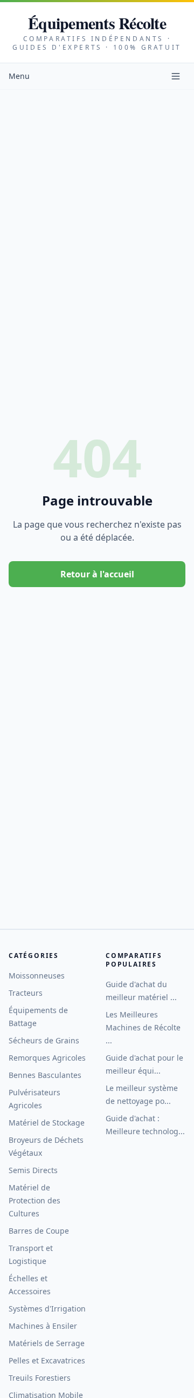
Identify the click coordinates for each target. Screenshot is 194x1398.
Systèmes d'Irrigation (47, 1308)
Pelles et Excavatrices (47, 1360)
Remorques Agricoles (47, 1058)
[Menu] (175, 76)
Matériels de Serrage (47, 1343)
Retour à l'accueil (97, 574)
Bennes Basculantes (45, 1075)
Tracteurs (26, 993)
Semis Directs (33, 1170)
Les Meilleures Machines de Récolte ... (143, 1027)
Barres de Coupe (39, 1231)
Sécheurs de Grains (44, 1040)
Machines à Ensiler (43, 1326)
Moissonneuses (37, 975)
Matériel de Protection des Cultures (34, 1200)
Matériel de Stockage (47, 1122)
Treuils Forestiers (40, 1378)
